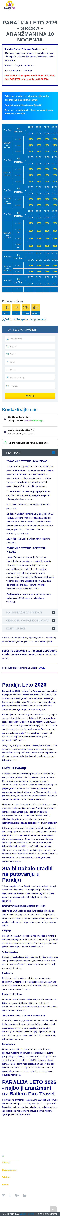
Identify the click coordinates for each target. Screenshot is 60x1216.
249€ (55, 145)
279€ (55, 169)
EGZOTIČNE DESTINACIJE (17, 16)
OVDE (42, 668)
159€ (31, 199)
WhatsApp (37, 420)
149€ (31, 145)
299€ (55, 223)
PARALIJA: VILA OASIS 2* (7, 235)
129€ (31, 151)
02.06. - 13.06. (39, 130)
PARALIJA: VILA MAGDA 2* (7, 268)
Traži (35, 19)
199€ (39, 139)
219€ (47, 199)
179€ (31, 139)
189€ (47, 145)
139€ (31, 205)
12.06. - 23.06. (47, 130)
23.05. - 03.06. (31, 130)
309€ (55, 231)
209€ (55, 151)
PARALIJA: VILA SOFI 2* (7, 175)
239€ (47, 231)
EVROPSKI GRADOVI (29, 13)
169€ (39, 145)
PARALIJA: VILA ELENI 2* (7, 145)
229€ (47, 139)
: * (7, 289)
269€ (55, 199)
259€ (55, 238)
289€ (55, 139)
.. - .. (25, 130)
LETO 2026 (10, 13)
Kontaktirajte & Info (16, 19)
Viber (28, 420)
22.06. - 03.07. (55, 130)
